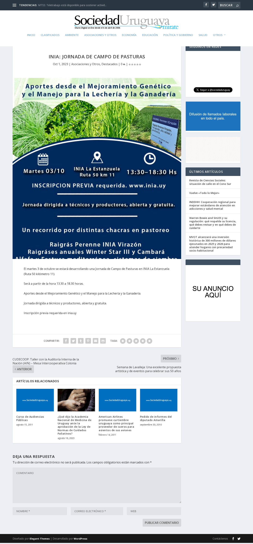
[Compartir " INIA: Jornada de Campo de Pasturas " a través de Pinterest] (88, 341)
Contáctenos (220, 538)
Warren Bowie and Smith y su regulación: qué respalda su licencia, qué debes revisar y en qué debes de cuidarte (212, 223)
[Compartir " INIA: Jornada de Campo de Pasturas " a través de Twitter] (73, 341)
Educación (150, 35)
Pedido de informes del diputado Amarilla (156, 418)
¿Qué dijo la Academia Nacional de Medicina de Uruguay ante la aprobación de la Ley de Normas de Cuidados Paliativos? (74, 425)
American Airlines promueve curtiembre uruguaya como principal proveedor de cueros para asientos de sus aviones (116, 423)
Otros (217, 35)
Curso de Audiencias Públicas (30, 418)
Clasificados (50, 35)
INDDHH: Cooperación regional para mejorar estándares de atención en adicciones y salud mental (212, 205)
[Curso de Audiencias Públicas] (35, 400)
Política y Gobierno (178, 35)
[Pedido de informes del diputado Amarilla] (159, 400)
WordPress (80, 538)
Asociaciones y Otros (100, 35)
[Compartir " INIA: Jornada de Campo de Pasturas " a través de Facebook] (66, 341)
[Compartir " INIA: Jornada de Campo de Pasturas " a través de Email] (95, 341)
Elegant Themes (40, 538)
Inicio (31, 35)
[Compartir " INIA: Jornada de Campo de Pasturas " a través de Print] (103, 341)
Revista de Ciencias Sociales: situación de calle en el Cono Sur (210, 182)
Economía (129, 35)
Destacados (109, 64)
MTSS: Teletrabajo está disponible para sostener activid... (72, 5)
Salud (203, 35)
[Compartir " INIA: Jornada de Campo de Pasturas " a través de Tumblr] (80, 341)
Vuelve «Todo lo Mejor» (204, 193)
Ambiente (72, 35)
